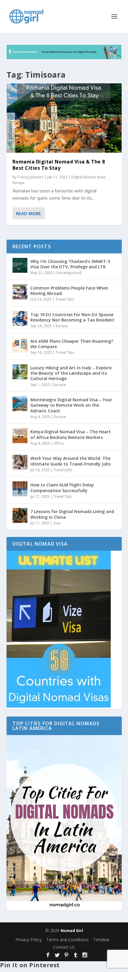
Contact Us (64, 947)
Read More (28, 213)
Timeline (101, 939)
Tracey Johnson (30, 177)
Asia (56, 523)
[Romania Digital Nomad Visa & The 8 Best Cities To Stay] (64, 118)
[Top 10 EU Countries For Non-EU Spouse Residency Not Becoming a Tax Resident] (20, 318)
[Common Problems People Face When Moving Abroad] (20, 291)
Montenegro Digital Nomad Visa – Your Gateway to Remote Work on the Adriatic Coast (71, 405)
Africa (59, 443)
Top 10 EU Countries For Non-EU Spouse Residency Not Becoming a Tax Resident (72, 317)
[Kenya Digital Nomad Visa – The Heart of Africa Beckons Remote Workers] (20, 435)
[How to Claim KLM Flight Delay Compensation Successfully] (20, 488)
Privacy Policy (28, 939)
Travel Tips (64, 299)
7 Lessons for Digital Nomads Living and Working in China (72, 514)
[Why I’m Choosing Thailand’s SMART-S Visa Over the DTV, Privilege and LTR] (20, 265)
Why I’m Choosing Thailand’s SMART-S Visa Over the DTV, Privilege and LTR (70, 264)
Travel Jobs (62, 469)
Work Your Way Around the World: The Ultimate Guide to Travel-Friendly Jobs (70, 460)
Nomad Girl (72, 930)
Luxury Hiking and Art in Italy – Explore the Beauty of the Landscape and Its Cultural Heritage (71, 373)
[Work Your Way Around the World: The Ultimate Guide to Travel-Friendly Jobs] (20, 462)
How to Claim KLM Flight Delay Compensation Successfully (62, 487)
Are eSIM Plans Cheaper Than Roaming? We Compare (71, 343)
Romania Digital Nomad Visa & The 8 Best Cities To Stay (59, 164)
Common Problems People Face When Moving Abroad (69, 290)
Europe (19, 182)
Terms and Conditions (67, 939)
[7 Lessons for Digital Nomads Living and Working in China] (20, 515)
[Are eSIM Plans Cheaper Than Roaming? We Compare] (20, 345)
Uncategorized (68, 272)
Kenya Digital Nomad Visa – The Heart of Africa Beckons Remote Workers (70, 434)
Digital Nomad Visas (88, 177)
